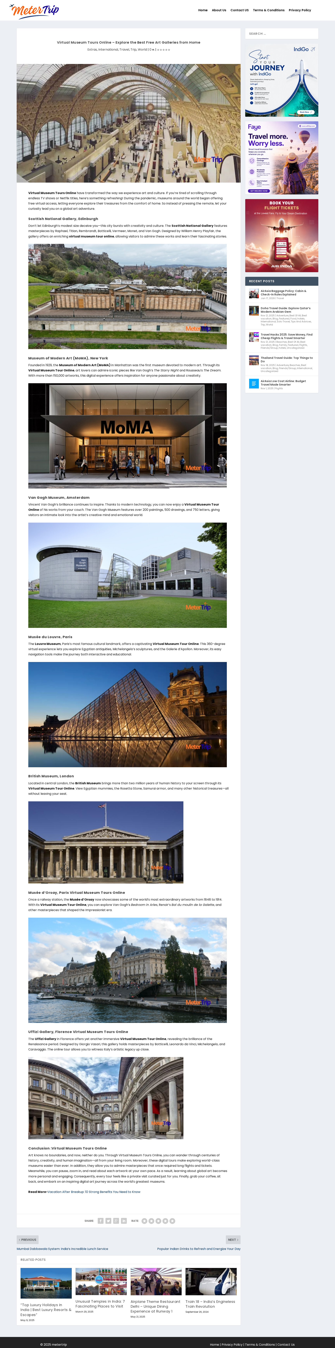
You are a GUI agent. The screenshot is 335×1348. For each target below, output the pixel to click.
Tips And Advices (301, 321)
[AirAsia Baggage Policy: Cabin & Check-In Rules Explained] (254, 293)
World (142, 49)
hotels (301, 318)
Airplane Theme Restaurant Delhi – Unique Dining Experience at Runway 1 (155, 1306)
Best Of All (295, 315)
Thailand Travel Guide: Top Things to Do (287, 359)
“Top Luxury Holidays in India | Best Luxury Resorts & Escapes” (46, 1309)
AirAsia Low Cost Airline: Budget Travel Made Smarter (283, 383)
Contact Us (286, 1344)
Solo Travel (283, 321)
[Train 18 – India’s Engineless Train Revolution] (211, 1281)
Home (203, 10)
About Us (219, 10)
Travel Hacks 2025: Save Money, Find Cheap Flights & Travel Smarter (287, 336)
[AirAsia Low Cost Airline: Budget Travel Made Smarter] (254, 383)
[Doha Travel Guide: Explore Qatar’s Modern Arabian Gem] (254, 311)
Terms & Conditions (269, 10)
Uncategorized (295, 348)
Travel (124, 49)
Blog (275, 318)
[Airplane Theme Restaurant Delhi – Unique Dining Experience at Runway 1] (156, 1281)
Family (283, 345)
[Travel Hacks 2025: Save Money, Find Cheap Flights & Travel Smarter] (254, 337)
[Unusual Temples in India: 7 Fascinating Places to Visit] (101, 1281)
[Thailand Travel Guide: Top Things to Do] (254, 360)
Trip (133, 49)
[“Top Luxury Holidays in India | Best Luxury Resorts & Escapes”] (46, 1283)
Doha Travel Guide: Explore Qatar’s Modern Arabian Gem (286, 310)
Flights (303, 345)
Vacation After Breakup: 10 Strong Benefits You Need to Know (94, 1192)
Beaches (281, 341)
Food (293, 318)
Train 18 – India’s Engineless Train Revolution (210, 1304)
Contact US (240, 10)
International (108, 49)
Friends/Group (269, 348)
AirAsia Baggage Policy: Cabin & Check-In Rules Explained (283, 292)
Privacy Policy (300, 10)
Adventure (282, 315)
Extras (92, 49)
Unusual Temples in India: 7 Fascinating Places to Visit (100, 1304)
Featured (284, 318)
